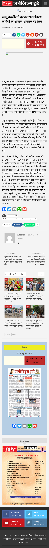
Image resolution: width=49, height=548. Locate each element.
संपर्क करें (42, 539)
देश (6, 280)
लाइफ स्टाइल (18, 539)
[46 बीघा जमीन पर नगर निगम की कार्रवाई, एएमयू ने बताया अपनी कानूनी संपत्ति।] (14, 311)
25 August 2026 (24, 353)
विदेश (17, 535)
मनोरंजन (42, 535)
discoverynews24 (12, 215)
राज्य (23, 535)
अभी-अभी (29, 280)
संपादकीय (7, 539)
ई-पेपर (24, 347)
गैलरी (27, 539)
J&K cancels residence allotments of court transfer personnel (19, 219)
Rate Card (24, 441)
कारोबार (29, 535)
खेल (36, 535)
